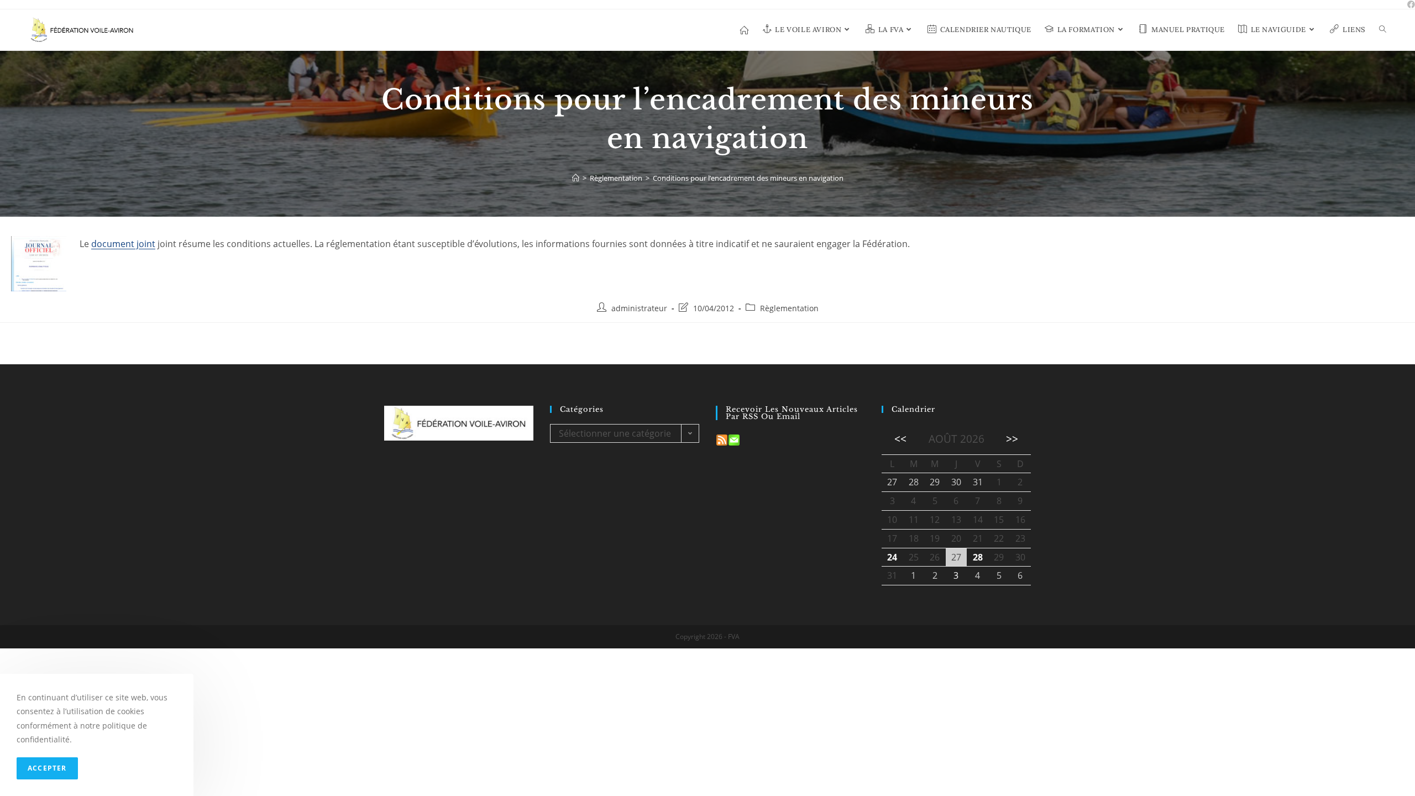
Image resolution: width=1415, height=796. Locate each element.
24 (892, 557)
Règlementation (789, 308)
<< (900, 438)
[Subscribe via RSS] (722, 439)
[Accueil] (575, 178)
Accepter (47, 768)
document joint (123, 244)
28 (978, 557)
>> (1012, 438)
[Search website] (1382, 29)
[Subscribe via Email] (734, 439)
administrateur (639, 308)
